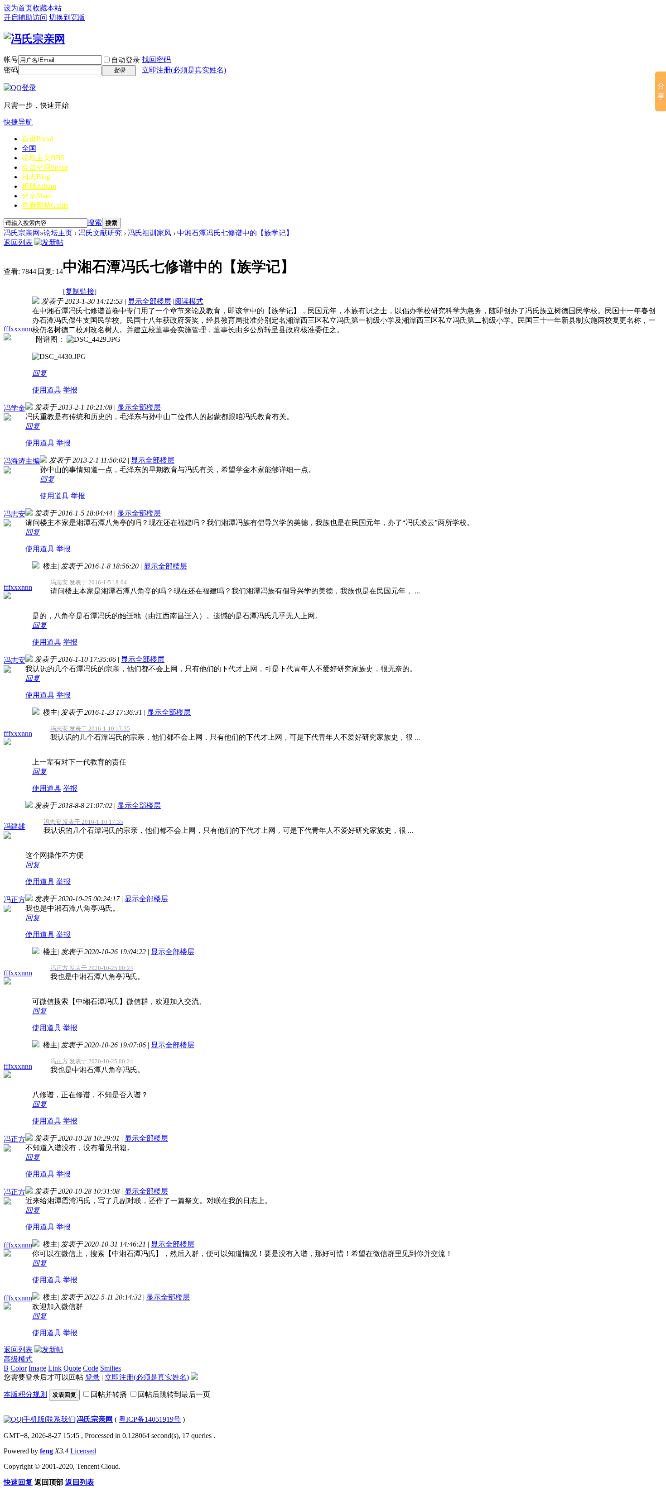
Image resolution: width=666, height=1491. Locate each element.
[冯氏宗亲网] (34, 39)
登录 (92, 1377)
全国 (29, 148)
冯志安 (14, 514)
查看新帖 (45, 205)
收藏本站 (47, 8)
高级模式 (18, 1359)
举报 (70, 390)
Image (37, 1368)
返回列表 (18, 242)
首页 (37, 139)
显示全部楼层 (149, 301)
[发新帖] (48, 242)
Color (18, 1368)
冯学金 (14, 408)
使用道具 (46, 390)
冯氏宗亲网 (22, 233)
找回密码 (156, 59)
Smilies (110, 1368)
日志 (36, 177)
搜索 (94, 222)
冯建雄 (14, 826)
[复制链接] (80, 291)
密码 (11, 70)
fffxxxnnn (18, 329)
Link (55, 1368)
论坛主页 (43, 158)
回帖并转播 (109, 1394)
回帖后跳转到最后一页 (174, 1394)
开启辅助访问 (25, 17)
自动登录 (125, 60)
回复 (39, 373)
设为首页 (18, 8)
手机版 (34, 1419)
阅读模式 (188, 301)
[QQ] (13, 1419)
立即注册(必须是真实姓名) (184, 70)
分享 (37, 196)
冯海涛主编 (22, 461)
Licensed (83, 1451)
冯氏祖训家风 (149, 233)
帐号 (11, 59)
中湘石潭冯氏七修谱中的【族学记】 (235, 233)
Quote (72, 1368)
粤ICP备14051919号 (150, 1419)
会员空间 (45, 167)
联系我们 (60, 1419)
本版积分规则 (25, 1394)
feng (46, 1451)
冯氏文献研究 (100, 233)
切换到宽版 (67, 17)
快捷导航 (18, 122)
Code (90, 1368)
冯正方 (14, 899)
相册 (39, 186)
